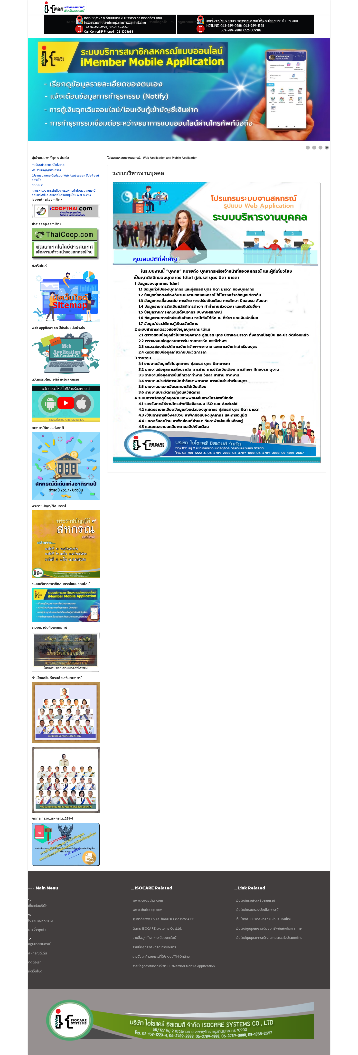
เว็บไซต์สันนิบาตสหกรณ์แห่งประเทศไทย (263, 919)
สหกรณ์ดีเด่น (222, 22)
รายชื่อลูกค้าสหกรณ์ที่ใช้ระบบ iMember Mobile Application (173, 965)
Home (70, 22)
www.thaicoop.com (147, 909)
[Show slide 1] (308, 147)
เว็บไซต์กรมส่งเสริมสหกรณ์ (255, 900)
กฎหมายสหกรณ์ (190, 22)
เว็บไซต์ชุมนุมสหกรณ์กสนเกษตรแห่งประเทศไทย (269, 937)
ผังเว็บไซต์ (269, 22)
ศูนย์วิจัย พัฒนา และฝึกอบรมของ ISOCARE (163, 919)
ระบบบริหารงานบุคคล (138, 173)
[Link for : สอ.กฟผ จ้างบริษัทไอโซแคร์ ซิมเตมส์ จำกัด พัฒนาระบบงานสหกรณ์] (179, 89)
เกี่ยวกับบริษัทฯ (97, 22)
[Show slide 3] (320, 147)
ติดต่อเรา (247, 22)
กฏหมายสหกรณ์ (39, 944)
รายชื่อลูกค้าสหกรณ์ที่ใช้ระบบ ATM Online (161, 956)
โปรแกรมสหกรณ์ (129, 22)
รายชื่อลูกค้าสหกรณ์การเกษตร (154, 947)
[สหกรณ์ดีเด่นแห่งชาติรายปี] (66, 466)
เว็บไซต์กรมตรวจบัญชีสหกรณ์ (256, 909)
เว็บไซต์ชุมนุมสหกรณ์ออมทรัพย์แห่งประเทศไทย (268, 928)
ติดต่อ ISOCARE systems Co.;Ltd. (157, 928)
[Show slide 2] (314, 147)
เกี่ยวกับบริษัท (37, 905)
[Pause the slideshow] (315, 89)
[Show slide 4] (327, 147)
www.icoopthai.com (147, 900)
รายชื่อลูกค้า (158, 22)
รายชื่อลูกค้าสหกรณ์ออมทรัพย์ (154, 937)
